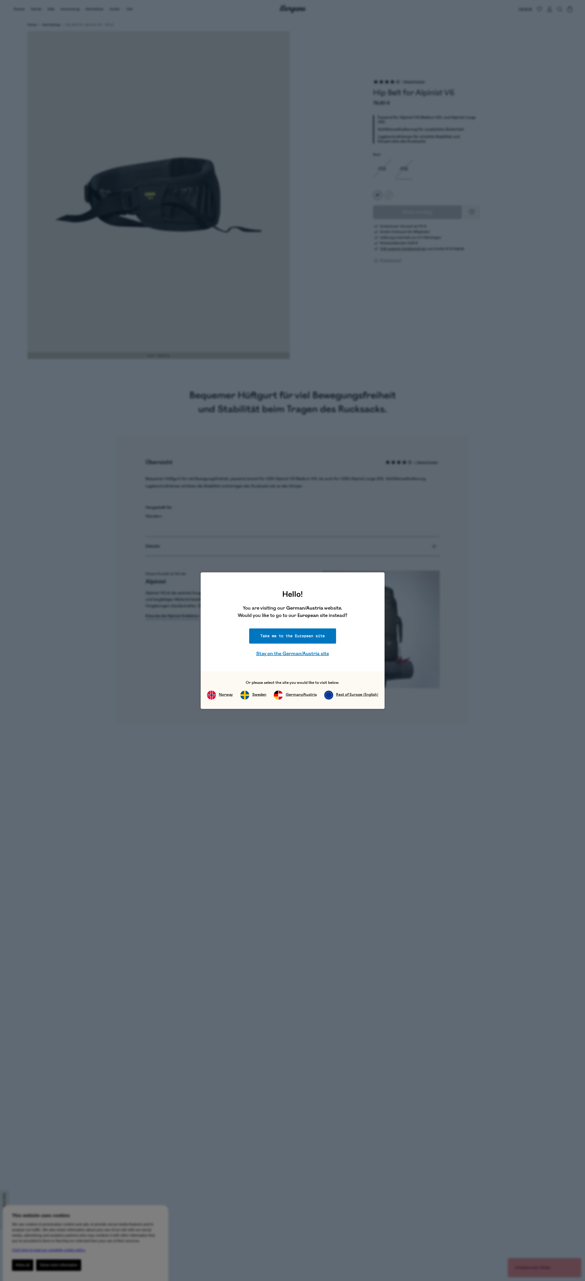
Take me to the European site (292, 635)
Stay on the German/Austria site (292, 653)
